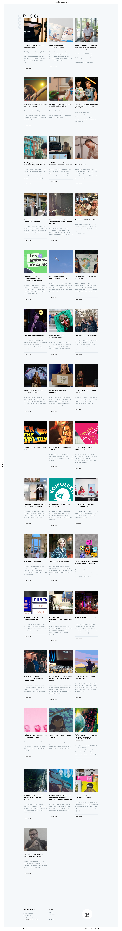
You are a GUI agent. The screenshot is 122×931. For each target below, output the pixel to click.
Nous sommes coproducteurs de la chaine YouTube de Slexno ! (86, 106)
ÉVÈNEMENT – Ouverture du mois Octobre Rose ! (35, 736)
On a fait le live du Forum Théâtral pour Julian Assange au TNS (60, 221)
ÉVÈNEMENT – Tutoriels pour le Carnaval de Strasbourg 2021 (86, 563)
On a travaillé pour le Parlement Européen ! (32, 221)
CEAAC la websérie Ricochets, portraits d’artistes (60, 164)
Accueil (51, 912)
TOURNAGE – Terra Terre (59, 561)
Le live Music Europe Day (34, 336)
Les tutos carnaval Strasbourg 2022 (56, 336)
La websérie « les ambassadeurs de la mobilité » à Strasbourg (33, 278)
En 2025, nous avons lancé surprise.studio (34, 46)
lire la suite (28, 68)
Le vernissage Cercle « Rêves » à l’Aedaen (83, 797)
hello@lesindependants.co (31, 919)
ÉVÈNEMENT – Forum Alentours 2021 (83, 448)
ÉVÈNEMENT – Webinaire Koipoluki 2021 (59, 505)
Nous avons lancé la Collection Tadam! (57, 46)
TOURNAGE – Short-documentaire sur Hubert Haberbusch (34, 678)
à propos (51, 919)
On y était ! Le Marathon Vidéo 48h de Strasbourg (33, 855)
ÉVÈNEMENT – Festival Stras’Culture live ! (33, 619)
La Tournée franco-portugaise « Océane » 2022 (60, 277)
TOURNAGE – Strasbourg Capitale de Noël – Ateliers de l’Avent (60, 619)
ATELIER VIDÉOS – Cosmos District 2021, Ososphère (35, 505)
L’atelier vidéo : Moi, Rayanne (86, 336)
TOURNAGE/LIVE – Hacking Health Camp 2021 (86, 505)
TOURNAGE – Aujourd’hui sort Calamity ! (85, 677)
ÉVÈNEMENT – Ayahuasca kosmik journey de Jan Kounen (35, 797)
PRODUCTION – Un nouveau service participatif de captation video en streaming (60, 797)
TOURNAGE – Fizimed (32, 561)
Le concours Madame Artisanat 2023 (83, 164)
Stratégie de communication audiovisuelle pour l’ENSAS (35, 164)
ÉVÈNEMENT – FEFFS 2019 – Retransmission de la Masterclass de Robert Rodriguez (86, 738)
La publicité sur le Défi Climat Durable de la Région (60, 105)
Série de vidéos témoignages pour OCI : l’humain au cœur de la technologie (86, 47)
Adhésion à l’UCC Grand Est (86, 220)
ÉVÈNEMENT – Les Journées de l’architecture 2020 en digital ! (60, 678)
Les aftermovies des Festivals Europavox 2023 (35, 105)
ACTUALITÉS (52, 914)
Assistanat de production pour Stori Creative (33, 391)
